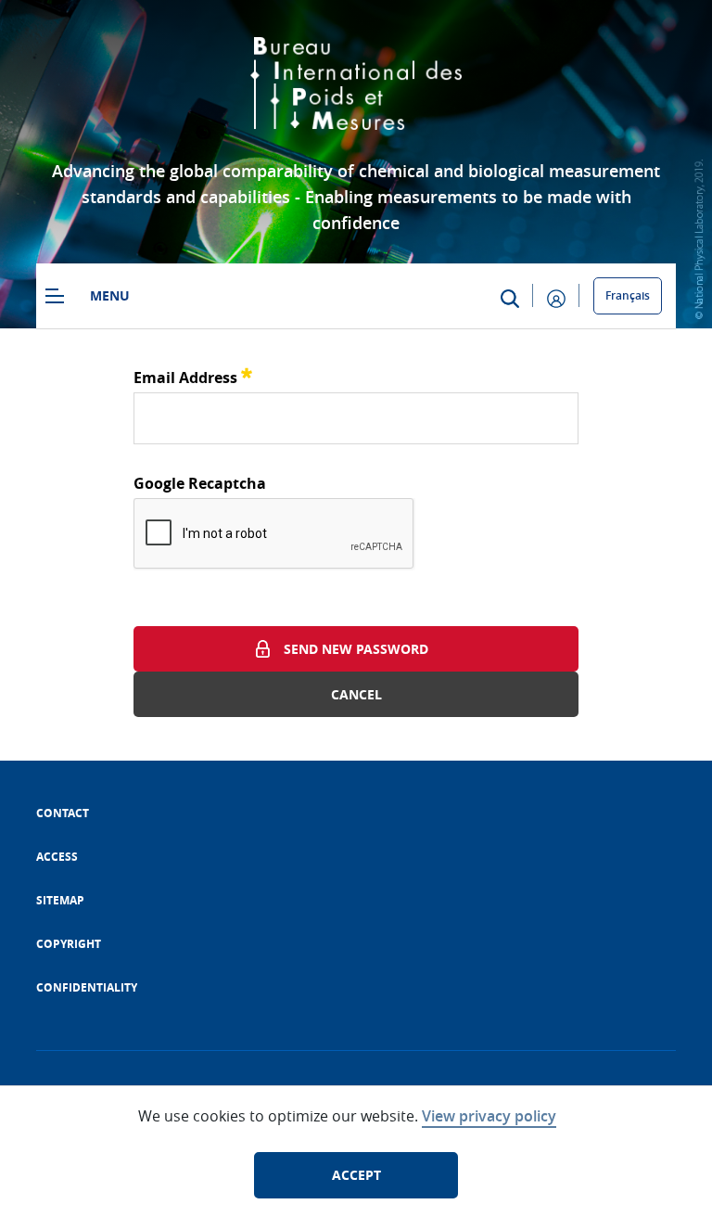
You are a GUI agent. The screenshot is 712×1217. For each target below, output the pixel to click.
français (627, 295)
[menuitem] (62, 813)
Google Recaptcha (200, 483)
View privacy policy (489, 1116)
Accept (356, 1175)
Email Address (193, 375)
